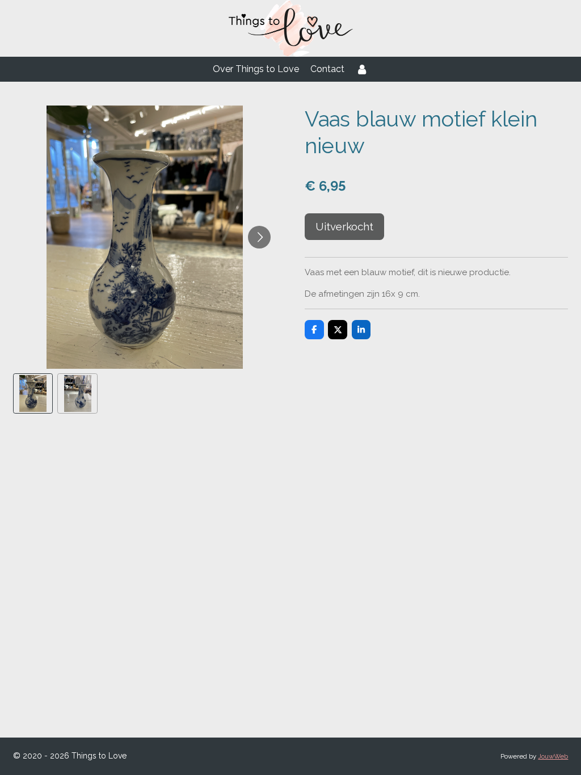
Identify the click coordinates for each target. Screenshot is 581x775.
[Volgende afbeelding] (259, 237)
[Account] (362, 69)
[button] (33, 393)
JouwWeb (553, 756)
